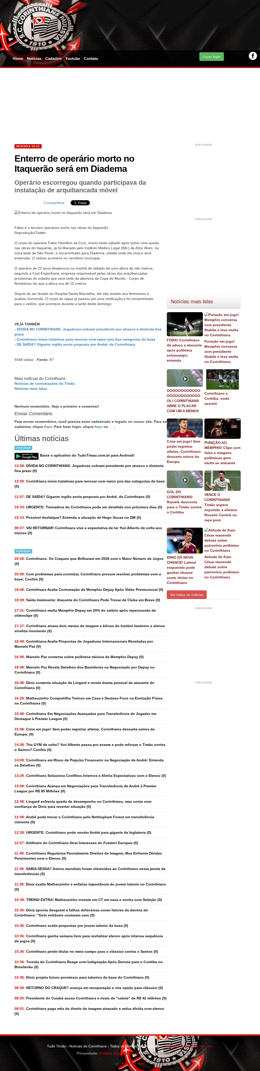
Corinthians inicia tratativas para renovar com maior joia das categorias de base (86, 339)
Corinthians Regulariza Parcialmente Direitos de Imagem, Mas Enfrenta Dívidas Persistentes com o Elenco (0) (88, 855)
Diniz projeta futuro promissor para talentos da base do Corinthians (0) (81, 977)
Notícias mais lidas (30, 389)
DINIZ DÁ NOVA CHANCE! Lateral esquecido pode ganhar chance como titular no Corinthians (181, 570)
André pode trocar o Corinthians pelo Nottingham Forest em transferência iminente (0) (84, 819)
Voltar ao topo (132, 1063)
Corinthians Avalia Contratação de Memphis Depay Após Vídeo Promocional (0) (88, 590)
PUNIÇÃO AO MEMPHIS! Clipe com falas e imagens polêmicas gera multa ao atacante (222, 453)
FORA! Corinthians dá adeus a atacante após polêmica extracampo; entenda (184, 350)
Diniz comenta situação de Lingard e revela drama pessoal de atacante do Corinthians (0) (84, 685)
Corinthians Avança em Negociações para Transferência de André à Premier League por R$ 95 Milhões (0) (85, 788)
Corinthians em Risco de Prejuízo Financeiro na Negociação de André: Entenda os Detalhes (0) (89, 762)
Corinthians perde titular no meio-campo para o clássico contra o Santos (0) (86, 951)
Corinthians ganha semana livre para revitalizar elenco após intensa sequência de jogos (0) (88, 938)
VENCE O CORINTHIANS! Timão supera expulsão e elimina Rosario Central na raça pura (220, 507)
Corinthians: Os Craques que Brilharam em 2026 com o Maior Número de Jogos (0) (89, 561)
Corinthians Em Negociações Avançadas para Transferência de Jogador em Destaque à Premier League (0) (85, 716)
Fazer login (212, 57)
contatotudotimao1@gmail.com (188, 1046)
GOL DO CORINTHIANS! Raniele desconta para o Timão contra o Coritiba (184, 502)
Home (18, 58)
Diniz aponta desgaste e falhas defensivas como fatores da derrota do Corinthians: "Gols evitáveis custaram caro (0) (81, 912)
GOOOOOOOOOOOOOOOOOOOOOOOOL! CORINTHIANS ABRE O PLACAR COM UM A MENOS (183, 401)
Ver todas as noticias (186, 595)
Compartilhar (54, 203)
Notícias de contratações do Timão (44, 383)
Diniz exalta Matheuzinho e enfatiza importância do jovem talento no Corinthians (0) (90, 886)
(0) (89, 468)
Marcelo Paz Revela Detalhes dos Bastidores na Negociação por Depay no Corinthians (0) (84, 669)
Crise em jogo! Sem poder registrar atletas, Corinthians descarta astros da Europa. (184, 451)
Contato (91, 58)
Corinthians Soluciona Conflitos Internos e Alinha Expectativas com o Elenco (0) (90, 776)
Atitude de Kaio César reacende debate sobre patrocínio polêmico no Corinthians (221, 567)
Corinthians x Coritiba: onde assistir (216, 398)
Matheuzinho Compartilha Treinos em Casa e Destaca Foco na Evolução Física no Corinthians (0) (88, 700)
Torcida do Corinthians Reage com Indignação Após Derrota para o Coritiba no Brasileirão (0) (88, 964)
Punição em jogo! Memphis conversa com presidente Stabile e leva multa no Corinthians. (221, 351)
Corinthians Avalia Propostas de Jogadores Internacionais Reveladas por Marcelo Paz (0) (83, 643)
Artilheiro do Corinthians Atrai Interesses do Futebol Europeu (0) (76, 843)
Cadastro (53, 58)
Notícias (34, 58)
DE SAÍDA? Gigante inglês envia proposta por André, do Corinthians (76, 344)
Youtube (72, 58)
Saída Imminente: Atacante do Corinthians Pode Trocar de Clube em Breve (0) (87, 600)
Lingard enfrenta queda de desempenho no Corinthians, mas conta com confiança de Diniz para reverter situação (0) (82, 804)
